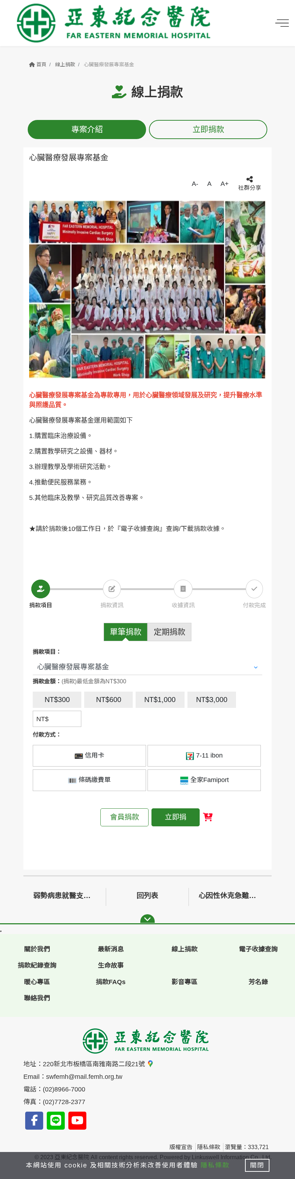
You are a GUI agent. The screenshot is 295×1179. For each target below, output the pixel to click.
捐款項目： (47, 652)
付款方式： (47, 735)
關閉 (257, 1165)
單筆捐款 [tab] (125, 632)
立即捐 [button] (175, 817)
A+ (225, 183)
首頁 (40, 64)
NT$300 (57, 700)
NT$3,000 (211, 700)
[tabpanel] (147, 290)
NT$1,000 (160, 700)
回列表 (147, 895)
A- (195, 183)
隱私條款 (208, 1147)
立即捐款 (208, 129)
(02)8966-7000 (64, 1089)
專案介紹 (87, 129)
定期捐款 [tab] (169, 632)
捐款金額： (47, 681)
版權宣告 (180, 1147)
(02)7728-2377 (64, 1102)
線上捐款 (65, 64)
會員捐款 (124, 817)
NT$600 (108, 700)
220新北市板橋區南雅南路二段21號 (95, 1064)
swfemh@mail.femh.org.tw (84, 1076)
